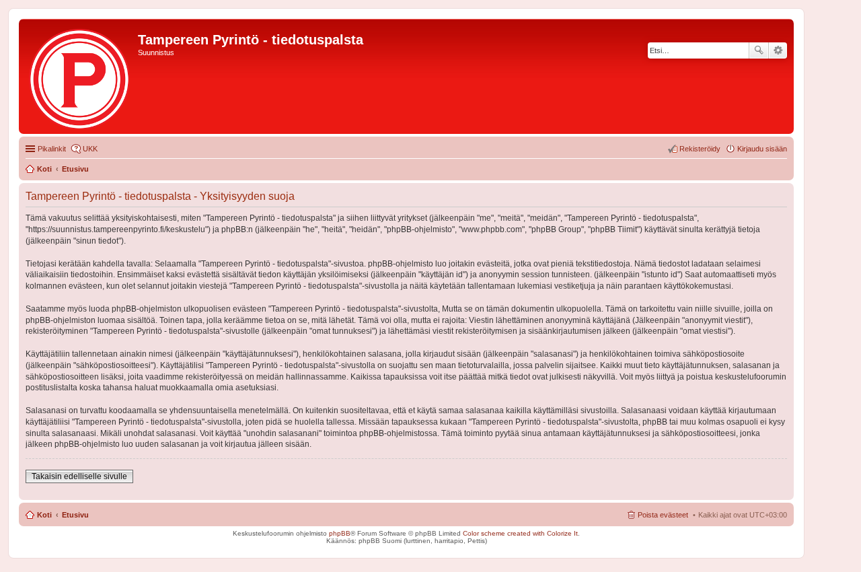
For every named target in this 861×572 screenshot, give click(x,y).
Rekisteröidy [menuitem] (699, 149)
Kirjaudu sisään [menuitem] (762, 149)
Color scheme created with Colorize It (520, 533)
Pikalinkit (52, 149)
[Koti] (80, 76)
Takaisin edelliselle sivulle (79, 476)
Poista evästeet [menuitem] (663, 515)
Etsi (759, 50)
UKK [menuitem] (90, 149)
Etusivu (75, 515)
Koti (44, 515)
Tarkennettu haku (778, 50)
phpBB (339, 533)
